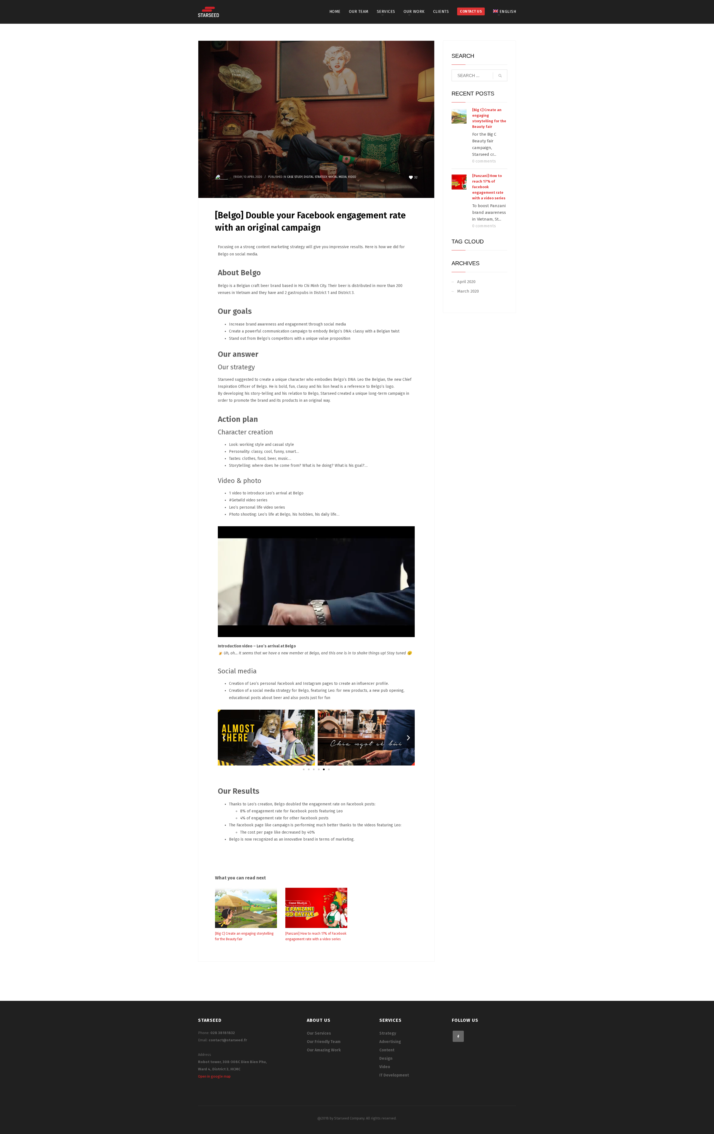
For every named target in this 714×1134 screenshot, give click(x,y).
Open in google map (214, 1076)
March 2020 (468, 291)
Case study (294, 177)
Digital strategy (315, 177)
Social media (337, 177)
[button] (304, 769)
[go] (500, 76)
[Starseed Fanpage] (458, 1036)
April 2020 (466, 281)
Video (352, 177)
